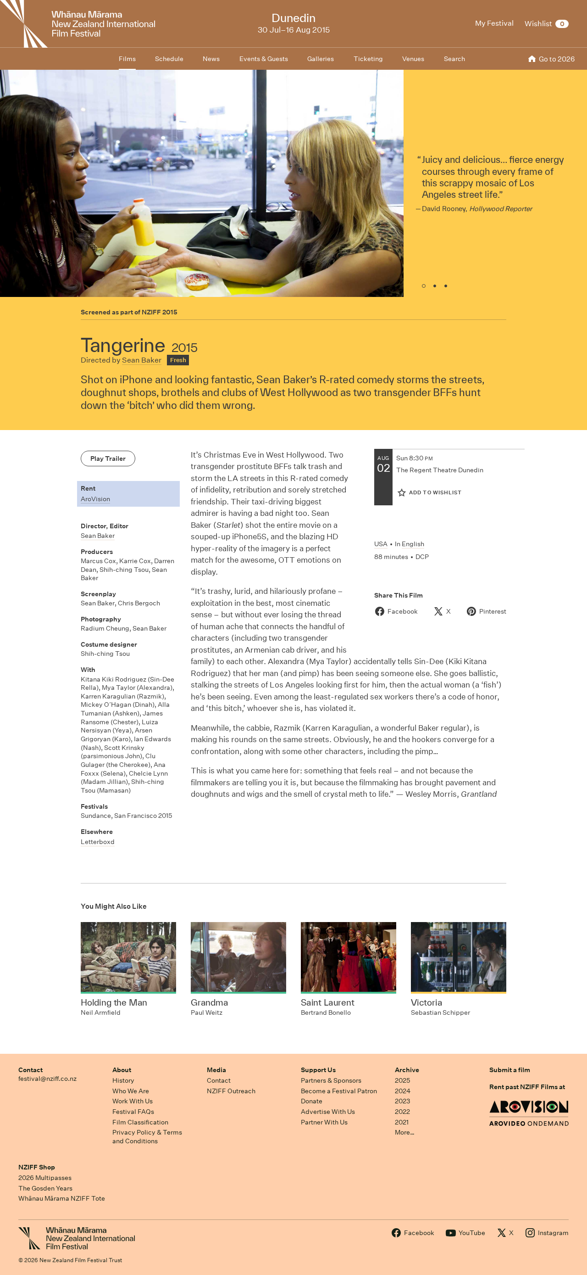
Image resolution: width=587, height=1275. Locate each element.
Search (454, 59)
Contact (30, 1070)
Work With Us (132, 1101)
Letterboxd (98, 842)
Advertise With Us (328, 1111)
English (413, 544)
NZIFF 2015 (159, 312)
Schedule (169, 59)
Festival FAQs (133, 1111)
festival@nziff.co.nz (47, 1078)
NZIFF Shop (36, 1167)
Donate (311, 1101)
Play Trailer (108, 458)
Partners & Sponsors (331, 1080)
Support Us (318, 1070)
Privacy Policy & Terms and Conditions (147, 1136)
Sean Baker (141, 360)
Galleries (320, 59)
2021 (402, 1122)
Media (216, 1070)
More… (405, 1132)
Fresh (178, 360)
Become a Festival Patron (339, 1091)
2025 (402, 1080)
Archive (407, 1070)
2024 (402, 1091)
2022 (402, 1111)
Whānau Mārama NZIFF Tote (61, 1198)
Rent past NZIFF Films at (527, 1087)
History (123, 1080)
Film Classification (140, 1122)
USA (381, 544)
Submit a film (509, 1070)
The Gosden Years (45, 1188)
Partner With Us (324, 1122)
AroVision (95, 499)
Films (127, 59)
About (121, 1070)
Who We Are (130, 1091)
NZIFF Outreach (231, 1091)
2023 (402, 1101)
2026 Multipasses (45, 1178)
